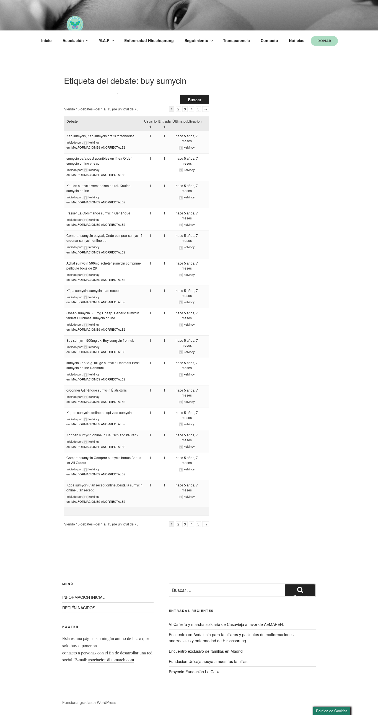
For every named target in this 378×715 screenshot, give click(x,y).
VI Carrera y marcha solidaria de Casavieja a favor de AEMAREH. (226, 624)
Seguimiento (196, 40)
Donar (324, 40)
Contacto (269, 40)
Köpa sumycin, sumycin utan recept (93, 290)
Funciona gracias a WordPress (89, 702)
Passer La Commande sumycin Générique (98, 213)
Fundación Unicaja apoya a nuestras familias (208, 661)
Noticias (296, 40)
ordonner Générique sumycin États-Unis (96, 390)
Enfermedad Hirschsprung (149, 40)
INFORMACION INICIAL (83, 597)
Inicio (46, 40)
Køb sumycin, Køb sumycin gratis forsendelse (100, 135)
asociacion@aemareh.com (111, 659)
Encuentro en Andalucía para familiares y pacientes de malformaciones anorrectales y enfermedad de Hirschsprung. (231, 637)
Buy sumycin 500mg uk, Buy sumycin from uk (100, 340)
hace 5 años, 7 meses (187, 138)
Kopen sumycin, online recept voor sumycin (99, 412)
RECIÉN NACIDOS (78, 607)
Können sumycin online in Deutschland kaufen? (102, 434)
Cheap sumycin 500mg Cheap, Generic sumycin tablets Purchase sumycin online (102, 315)
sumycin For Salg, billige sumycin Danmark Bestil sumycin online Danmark (103, 365)
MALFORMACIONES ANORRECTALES (98, 147)
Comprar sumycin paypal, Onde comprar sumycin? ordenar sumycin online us (104, 238)
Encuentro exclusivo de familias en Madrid (206, 651)
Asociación (73, 40)
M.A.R (104, 40)
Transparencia (236, 40)
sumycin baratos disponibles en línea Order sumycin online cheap (99, 160)
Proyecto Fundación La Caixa (195, 671)
